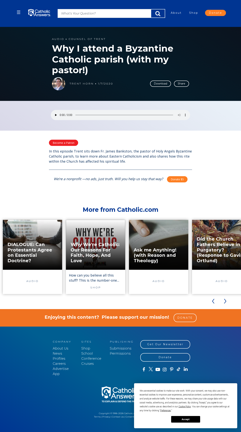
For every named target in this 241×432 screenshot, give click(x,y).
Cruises (87, 364)
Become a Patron (63, 143)
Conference (91, 359)
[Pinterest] (171, 369)
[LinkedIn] (185, 369)
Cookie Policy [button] (184, 406)
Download (160, 83)
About (176, 12)
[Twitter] (150, 369)
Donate (215, 12)
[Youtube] (157, 369)
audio (58, 39)
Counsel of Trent (87, 39)
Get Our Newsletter (165, 344)
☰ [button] (19, 12)
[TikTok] (178, 369)
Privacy (106, 416)
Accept (186, 419)
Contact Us (118, 416)
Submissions (120, 348)
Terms (97, 416)
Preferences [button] (165, 410)
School (87, 353)
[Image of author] (58, 83)
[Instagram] (164, 369)
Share (181, 83)
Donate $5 (177, 179)
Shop (193, 12)
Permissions (120, 353)
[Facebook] (143, 369)
